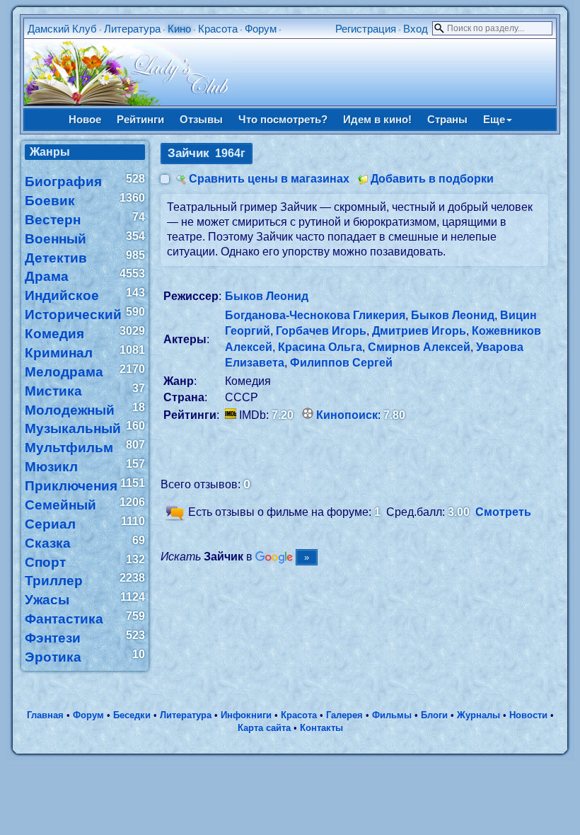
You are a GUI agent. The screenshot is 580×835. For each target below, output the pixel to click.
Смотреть (503, 512)
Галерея (344, 715)
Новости (528, 715)
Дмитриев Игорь (419, 331)
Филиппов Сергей (341, 363)
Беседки (132, 715)
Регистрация (365, 29)
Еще (494, 119)
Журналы (478, 715)
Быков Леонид (266, 296)
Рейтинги (140, 119)
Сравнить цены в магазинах (269, 179)
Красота (218, 29)
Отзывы (201, 119)
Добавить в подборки (432, 179)
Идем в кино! (377, 119)
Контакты (321, 727)
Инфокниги (246, 715)
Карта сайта (264, 727)
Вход (415, 29)
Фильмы (392, 715)
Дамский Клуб (62, 29)
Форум (261, 29)
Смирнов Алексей (419, 347)
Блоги (434, 715)
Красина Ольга (320, 347)
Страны (447, 119)
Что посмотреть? (282, 119)
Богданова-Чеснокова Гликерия (315, 315)
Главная (45, 715)
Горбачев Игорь (321, 331)
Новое (85, 119)
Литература (132, 29)
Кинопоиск (347, 415)
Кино (179, 29)
